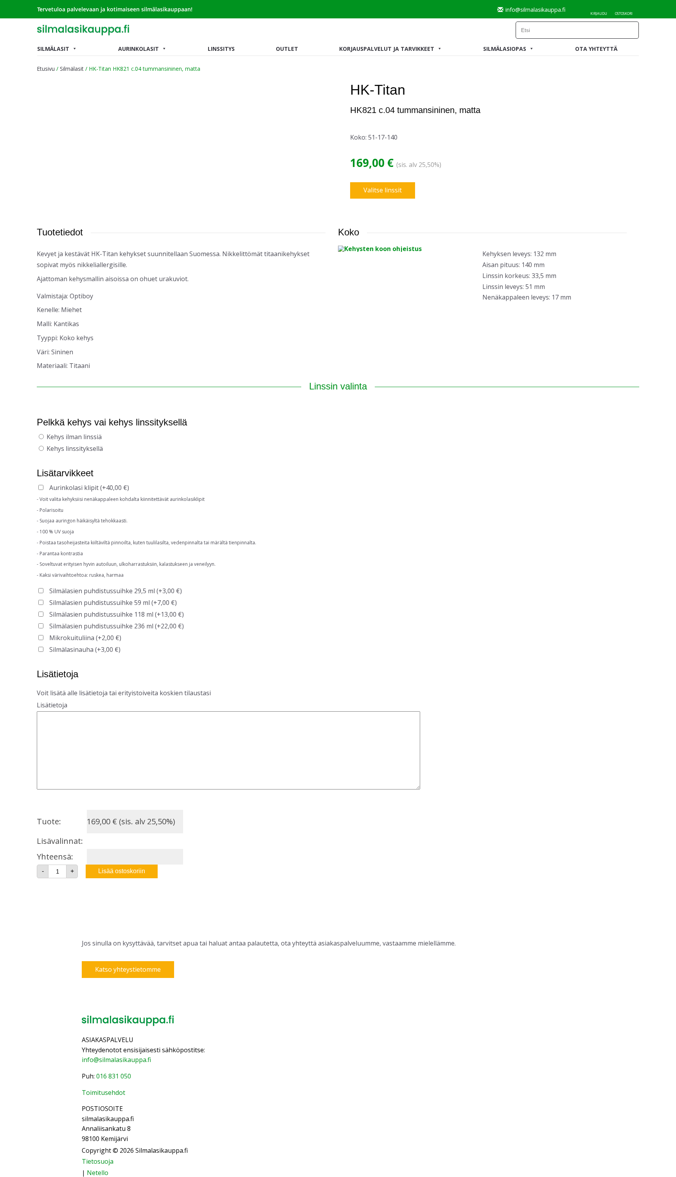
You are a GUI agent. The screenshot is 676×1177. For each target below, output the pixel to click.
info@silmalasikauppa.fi (535, 9)
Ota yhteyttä (596, 48)
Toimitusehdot (103, 1092)
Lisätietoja (52, 705)
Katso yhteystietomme (128, 969)
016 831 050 (113, 1076)
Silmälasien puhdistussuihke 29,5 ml (115, 591)
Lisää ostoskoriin (121, 871)
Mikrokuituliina (85, 638)
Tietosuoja (97, 1161)
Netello (97, 1172)
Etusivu (46, 68)
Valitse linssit (382, 190)
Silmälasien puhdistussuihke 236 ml (116, 626)
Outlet (287, 48)
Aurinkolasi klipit (89, 488)
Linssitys (221, 48)
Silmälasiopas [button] (504, 48)
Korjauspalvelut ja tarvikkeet (386, 48)
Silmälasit (53, 48)
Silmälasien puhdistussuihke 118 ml (116, 614)
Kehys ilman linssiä (74, 436)
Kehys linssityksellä (75, 448)
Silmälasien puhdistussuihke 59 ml (113, 602)
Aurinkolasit (138, 48)
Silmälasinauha (84, 649)
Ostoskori (624, 13)
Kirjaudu (598, 13)
